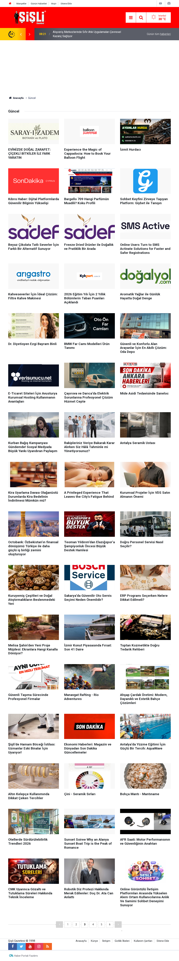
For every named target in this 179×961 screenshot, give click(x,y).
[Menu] (131, 17)
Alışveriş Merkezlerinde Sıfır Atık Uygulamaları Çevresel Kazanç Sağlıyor (87, 34)
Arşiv (53, 3)
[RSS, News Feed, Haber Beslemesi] (47, 946)
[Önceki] (59, 924)
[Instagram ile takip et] (38, 946)
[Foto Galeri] (169, 3)
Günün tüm (159, 34)
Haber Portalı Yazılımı (26, 955)
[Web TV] (160, 3)
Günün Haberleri (39, 3)
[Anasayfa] (10, 3)
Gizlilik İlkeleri (122, 940)
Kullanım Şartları (143, 940)
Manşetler (21, 3)
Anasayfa (81, 940)
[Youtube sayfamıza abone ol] (30, 946)
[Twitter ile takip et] (21, 946)
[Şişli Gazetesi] (29, 17)
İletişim (106, 940)
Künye (94, 940)
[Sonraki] (118, 924)
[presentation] (20, 34)
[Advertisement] (89, 66)
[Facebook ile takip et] (12, 946)
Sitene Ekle (66, 3)
